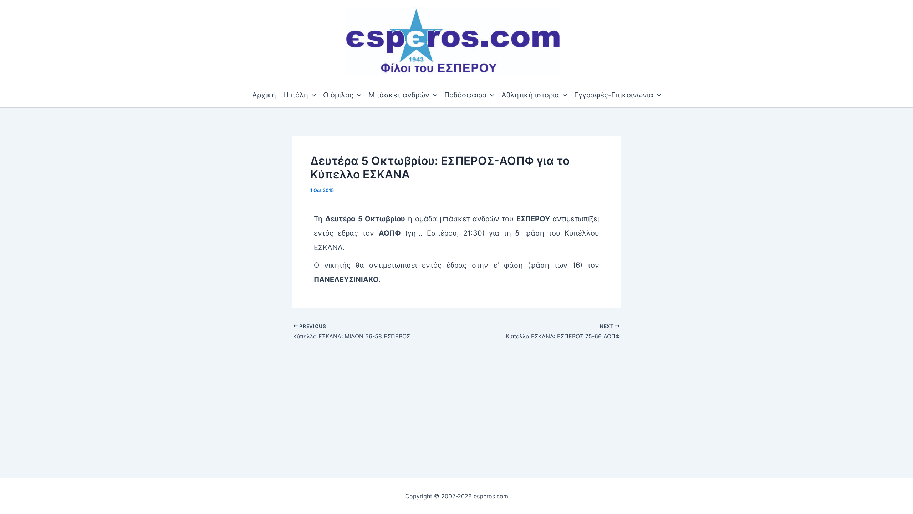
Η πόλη (295, 95)
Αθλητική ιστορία (530, 95)
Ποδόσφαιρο (465, 95)
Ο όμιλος (338, 95)
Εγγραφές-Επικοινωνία (613, 95)
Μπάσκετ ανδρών (398, 95)
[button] (312, 95)
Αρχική (264, 95)
